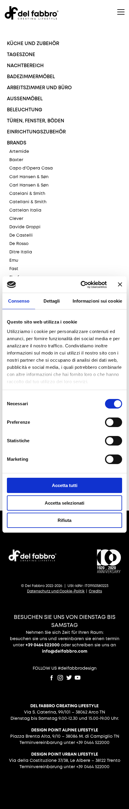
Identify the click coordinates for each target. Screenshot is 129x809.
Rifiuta (64, 520)
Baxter (16, 160)
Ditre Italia (20, 252)
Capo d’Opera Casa (31, 168)
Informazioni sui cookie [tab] (97, 300)
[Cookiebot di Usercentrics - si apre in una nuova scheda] (81, 285)
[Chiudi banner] (120, 284)
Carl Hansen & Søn (29, 177)
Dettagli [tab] (52, 300)
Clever (16, 219)
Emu (13, 260)
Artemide (19, 151)
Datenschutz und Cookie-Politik (56, 591)
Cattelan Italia (25, 210)
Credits (95, 591)
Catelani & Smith (27, 193)
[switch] (113, 422)
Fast (13, 269)
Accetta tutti (64, 485)
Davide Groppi (24, 227)
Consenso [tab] (19, 300)
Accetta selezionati (64, 503)
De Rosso (18, 244)
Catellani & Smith (27, 202)
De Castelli (21, 235)
